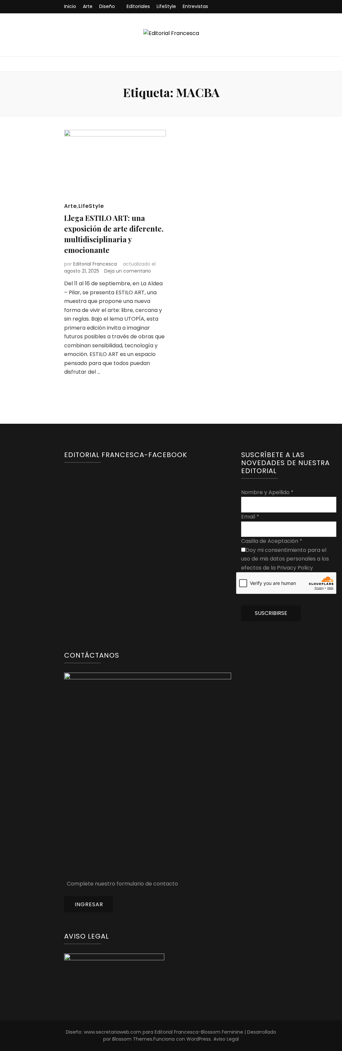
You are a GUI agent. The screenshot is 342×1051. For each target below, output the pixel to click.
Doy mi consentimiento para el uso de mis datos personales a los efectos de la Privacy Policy (285, 559)
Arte (88, 6)
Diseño (107, 6)
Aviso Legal (226, 1039)
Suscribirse (271, 613)
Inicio (70, 6)
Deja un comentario (127, 271)
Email (250, 516)
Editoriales (138, 6)
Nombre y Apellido (267, 492)
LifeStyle (166, 6)
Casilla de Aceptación (271, 541)
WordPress (198, 1039)
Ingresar (89, 904)
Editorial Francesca (95, 264)
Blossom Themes (132, 1039)
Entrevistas (195, 6)
